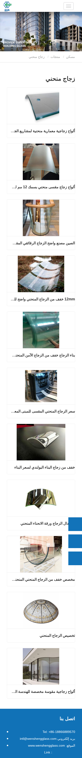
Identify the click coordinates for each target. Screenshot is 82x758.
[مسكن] (7, 6)
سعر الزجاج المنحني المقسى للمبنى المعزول (42, 411)
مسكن (71, 57)
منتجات (55, 57)
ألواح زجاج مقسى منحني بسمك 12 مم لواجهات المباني (42, 187)
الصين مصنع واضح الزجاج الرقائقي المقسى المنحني (42, 243)
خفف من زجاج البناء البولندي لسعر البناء (44, 467)
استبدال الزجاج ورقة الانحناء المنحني (47, 523)
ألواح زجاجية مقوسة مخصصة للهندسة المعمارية (42, 692)
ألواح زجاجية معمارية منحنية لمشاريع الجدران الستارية (42, 131)
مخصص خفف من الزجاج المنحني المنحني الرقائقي (42, 579)
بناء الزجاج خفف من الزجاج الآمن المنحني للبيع (42, 355)
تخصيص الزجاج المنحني (57, 635)
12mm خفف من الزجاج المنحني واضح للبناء (42, 299)
